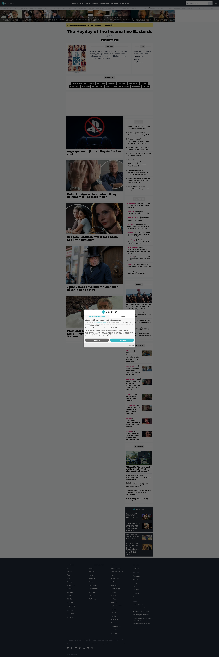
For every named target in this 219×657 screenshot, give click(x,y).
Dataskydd (131, 345)
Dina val (122, 316)
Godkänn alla (122, 340)
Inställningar (97, 340)
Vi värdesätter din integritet (97, 316)
